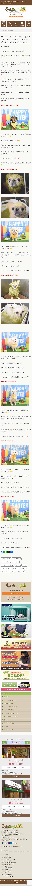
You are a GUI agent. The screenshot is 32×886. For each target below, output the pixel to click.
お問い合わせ (17, 593)
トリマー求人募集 (9, 723)
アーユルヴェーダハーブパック (10, 562)
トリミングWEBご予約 (10, 706)
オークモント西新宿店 (7, 565)
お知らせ (6, 726)
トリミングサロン (6, 568)
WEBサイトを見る (15, 776)
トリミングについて (9, 700)
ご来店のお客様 (16, 558)
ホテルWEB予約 (8, 710)
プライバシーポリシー (8, 876)
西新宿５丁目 (20, 571)
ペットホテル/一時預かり (11, 713)
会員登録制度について (10, 716)
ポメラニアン (25, 568)
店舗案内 (6, 697)
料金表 (6, 719)
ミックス (12, 571)
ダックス (18, 565)
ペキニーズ (16, 568)
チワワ (25, 565)
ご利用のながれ (8, 703)
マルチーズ (4, 571)
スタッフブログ (5, 558)
